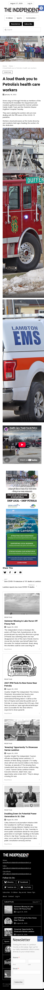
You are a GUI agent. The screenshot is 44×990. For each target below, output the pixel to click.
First (14, 964)
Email (16, 969)
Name (16, 957)
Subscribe (18, 982)
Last (29, 964)
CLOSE (40, 939)
